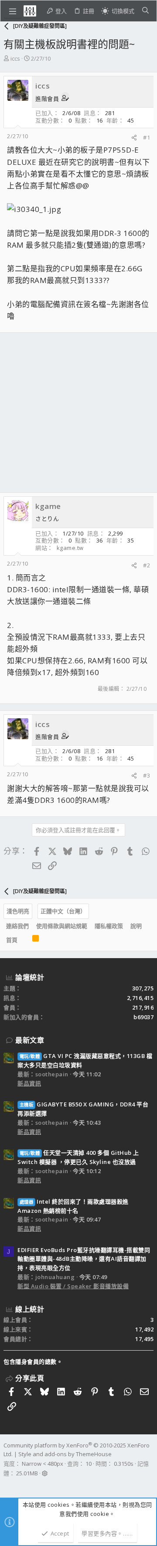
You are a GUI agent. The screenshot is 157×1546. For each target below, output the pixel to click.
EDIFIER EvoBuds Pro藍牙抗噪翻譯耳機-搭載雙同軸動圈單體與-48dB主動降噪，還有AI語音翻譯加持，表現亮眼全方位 (83, 1259)
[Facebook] (7, 1484)
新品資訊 (29, 1083)
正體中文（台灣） (63, 911)
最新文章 (29, 1040)
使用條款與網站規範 (61, 926)
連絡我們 (17, 926)
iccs (15, 58)
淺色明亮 (18, 911)
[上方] (24, 940)
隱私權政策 (109, 926)
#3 (146, 775)
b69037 (143, 1017)
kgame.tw (70, 548)
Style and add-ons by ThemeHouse (65, 1454)
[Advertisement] (78, 412)
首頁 (11, 940)
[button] (12, 11)
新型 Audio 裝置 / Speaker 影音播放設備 (73, 1286)
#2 (146, 565)
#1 (146, 137)
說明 (136, 926)
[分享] (134, 137)
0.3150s (123, 1464)
